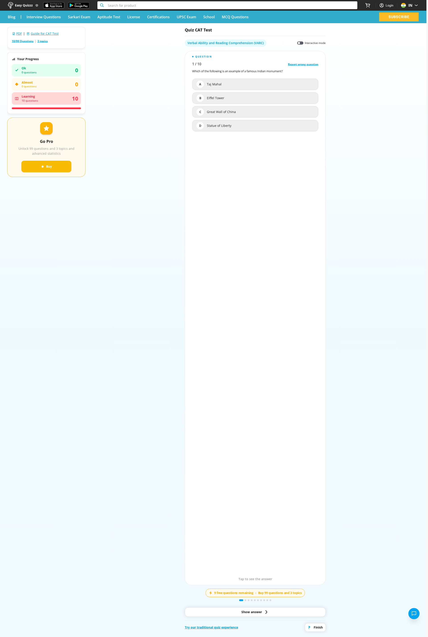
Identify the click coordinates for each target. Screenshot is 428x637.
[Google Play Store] (78, 5)
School (209, 16)
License (133, 16)
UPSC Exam (186, 16)
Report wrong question (303, 64)
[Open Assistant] (414, 613)
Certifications (158, 16)
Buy (49, 166)
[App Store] (53, 5)
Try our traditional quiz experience (211, 627)
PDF (19, 33)
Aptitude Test (108, 16)
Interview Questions (44, 16)
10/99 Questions (22, 41)
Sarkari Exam (79, 16)
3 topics (42, 41)
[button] (255, 318)
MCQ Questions (235, 16)
